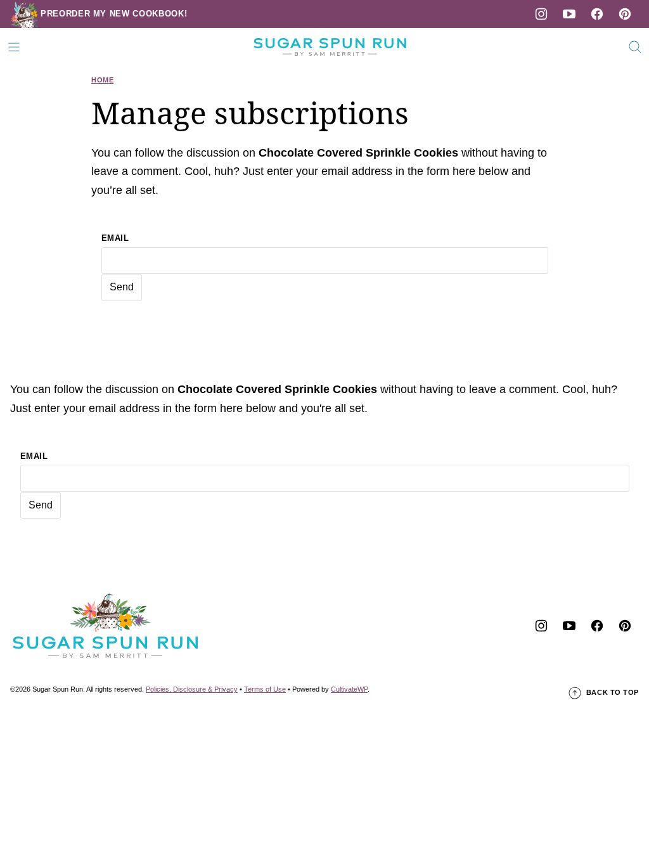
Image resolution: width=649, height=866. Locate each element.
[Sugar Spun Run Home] (330, 47)
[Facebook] (597, 14)
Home (102, 80)
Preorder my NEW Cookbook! (114, 13)
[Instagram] (541, 14)
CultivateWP (349, 689)
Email (115, 238)
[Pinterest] (625, 14)
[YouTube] (569, 14)
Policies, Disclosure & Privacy (192, 689)
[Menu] (14, 47)
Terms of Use (265, 689)
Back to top (612, 692)
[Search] (635, 47)
